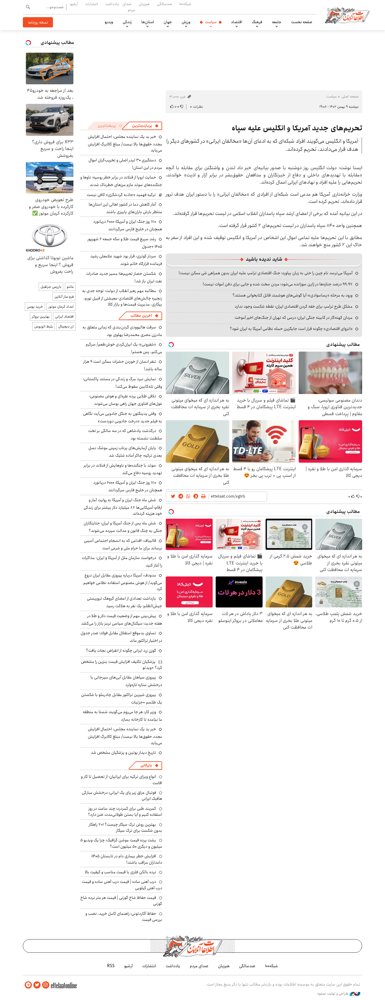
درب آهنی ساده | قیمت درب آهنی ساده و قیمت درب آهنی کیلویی (122, 884)
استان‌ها (147, 22)
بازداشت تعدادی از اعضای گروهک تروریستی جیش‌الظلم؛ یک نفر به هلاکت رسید (124, 602)
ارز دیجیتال (66, 326)
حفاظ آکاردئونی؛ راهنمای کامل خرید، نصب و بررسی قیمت (123, 916)
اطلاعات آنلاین (347, 15)
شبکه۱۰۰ (185, 4)
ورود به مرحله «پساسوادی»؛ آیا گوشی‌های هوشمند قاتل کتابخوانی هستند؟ (293, 295)
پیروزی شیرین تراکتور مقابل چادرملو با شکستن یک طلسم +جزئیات (121, 698)
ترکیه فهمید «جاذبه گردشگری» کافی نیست (121, 194)
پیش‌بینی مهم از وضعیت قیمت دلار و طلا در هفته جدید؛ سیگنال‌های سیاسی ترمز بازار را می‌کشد (121, 620)
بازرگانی (146, 765)
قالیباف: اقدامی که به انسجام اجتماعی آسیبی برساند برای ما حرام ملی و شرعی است (123, 544)
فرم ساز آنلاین (64, 297)
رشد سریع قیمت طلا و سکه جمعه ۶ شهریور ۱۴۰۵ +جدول (125, 243)
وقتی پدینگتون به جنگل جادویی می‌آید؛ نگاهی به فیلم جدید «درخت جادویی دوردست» (122, 417)
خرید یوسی (35, 306)
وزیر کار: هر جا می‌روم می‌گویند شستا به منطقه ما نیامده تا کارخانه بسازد (122, 716)
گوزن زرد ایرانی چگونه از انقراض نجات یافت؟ (121, 650)
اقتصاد (236, 22)
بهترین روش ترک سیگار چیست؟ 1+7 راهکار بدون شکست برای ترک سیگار (125, 827)
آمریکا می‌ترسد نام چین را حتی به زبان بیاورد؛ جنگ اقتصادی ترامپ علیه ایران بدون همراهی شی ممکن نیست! (266, 273)
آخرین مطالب (141, 315)
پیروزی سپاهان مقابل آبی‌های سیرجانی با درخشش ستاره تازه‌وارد (126, 681)
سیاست (211, 22)
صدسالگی (164, 4)
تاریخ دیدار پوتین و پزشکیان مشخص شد (123, 752)
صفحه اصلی (350, 96)
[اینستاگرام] (45, 985)
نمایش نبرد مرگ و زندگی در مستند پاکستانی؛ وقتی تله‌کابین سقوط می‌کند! (122, 383)
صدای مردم (128, 7)
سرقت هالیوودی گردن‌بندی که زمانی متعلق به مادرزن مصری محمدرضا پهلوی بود (122, 331)
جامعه (277, 22)
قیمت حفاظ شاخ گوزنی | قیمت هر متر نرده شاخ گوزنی (121, 900)
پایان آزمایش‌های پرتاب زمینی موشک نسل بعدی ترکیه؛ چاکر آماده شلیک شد (125, 452)
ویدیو (109, 22)
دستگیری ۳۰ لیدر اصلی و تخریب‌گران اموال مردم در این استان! (125, 164)
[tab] (145, 126)
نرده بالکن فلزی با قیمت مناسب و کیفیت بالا (120, 872)
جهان (168, 22)
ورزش (186, 22)
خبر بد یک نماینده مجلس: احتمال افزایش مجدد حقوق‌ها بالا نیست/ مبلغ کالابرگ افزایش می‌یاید (125, 143)
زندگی (127, 22)
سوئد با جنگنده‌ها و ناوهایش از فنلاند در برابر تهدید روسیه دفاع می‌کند (123, 469)
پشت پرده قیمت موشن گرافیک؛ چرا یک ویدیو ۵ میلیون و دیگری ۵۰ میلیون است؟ (121, 843)
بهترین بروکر (41, 316)
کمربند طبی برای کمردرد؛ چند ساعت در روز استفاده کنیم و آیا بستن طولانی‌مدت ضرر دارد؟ (125, 811)
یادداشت (112, 4)
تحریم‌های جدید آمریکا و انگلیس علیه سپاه (297, 128)
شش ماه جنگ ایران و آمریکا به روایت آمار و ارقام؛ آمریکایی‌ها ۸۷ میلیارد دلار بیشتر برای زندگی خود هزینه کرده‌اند (123, 507)
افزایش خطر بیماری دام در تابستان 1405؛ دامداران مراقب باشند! (126, 859)
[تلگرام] (28, 985)
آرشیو (74, 4)
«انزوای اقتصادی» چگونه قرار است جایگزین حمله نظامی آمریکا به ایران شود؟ (291, 328)
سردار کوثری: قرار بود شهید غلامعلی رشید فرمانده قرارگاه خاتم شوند (126, 260)
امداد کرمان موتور (61, 306)
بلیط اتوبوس (43, 326)
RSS (111, 966)
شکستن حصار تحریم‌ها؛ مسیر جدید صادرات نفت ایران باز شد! (124, 277)
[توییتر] (37, 985)
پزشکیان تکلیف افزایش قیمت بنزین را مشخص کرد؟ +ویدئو (121, 664)
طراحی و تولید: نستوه (333, 993)
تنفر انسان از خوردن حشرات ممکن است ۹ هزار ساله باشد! (122, 365)
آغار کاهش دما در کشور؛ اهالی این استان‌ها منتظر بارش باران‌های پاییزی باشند (125, 208)
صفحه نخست (301, 22)
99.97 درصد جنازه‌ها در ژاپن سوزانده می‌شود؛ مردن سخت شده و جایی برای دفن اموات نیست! (278, 284)
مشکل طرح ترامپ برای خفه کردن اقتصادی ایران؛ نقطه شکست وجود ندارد (294, 306)
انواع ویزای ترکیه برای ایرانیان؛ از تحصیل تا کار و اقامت (121, 779)
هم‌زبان (144, 4)
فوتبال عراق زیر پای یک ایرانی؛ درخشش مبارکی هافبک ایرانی (122, 795)
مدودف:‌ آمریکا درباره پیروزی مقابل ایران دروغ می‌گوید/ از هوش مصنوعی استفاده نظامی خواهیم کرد (122, 582)
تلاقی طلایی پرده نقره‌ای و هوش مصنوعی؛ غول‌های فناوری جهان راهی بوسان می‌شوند (125, 400)
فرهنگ (257, 22)
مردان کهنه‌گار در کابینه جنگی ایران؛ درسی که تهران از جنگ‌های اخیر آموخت (294, 317)
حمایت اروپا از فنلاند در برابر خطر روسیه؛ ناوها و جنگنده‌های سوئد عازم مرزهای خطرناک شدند (121, 181)
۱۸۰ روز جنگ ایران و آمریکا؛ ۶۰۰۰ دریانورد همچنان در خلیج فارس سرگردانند (127, 225)
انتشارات (91, 4)
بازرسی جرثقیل (51, 287)
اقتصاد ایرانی (64, 316)
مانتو (70, 287)
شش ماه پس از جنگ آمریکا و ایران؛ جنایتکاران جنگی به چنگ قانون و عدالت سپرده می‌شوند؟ (123, 527)
